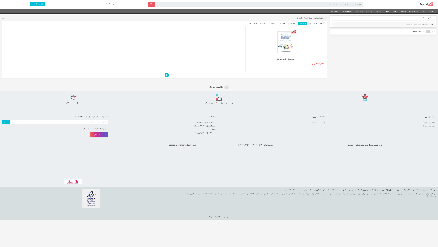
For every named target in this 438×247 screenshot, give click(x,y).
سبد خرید (37, 4)
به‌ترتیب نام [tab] (253, 23)
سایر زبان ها (359, 11)
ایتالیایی (394, 11)
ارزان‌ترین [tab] (272, 23)
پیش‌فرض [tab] (302, 23)
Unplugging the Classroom (286, 59)
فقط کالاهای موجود (418, 31)
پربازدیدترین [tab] (292, 23)
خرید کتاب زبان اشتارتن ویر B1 (205, 132)
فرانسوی (403, 11)
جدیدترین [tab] (281, 23)
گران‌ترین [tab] (263, 23)
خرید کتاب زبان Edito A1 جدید (205, 122)
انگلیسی (431, 11)
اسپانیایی (369, 11)
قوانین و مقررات (429, 122)
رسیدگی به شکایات (318, 122)
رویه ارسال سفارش (428, 126)
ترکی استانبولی (413, 11)
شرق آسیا (378, 11)
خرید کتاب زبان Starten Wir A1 (205, 126)
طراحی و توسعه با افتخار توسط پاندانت (219, 217)
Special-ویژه (334, 11)
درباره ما (213, 129)
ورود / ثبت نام (109, 3)
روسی (386, 11)
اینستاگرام (97, 134)
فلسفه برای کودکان (346, 11)
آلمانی (424, 11)
